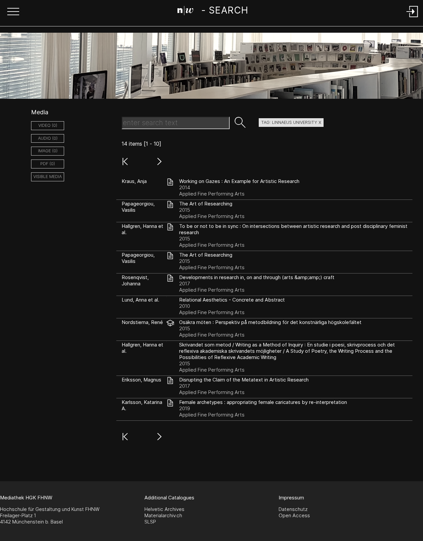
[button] (13, 12)
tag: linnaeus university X (291, 122)
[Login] (412, 18)
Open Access (294, 515)
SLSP (150, 522)
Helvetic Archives (164, 509)
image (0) (48, 150)
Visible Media (47, 176)
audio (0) (48, 138)
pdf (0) (47, 163)
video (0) (47, 125)
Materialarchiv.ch (163, 515)
